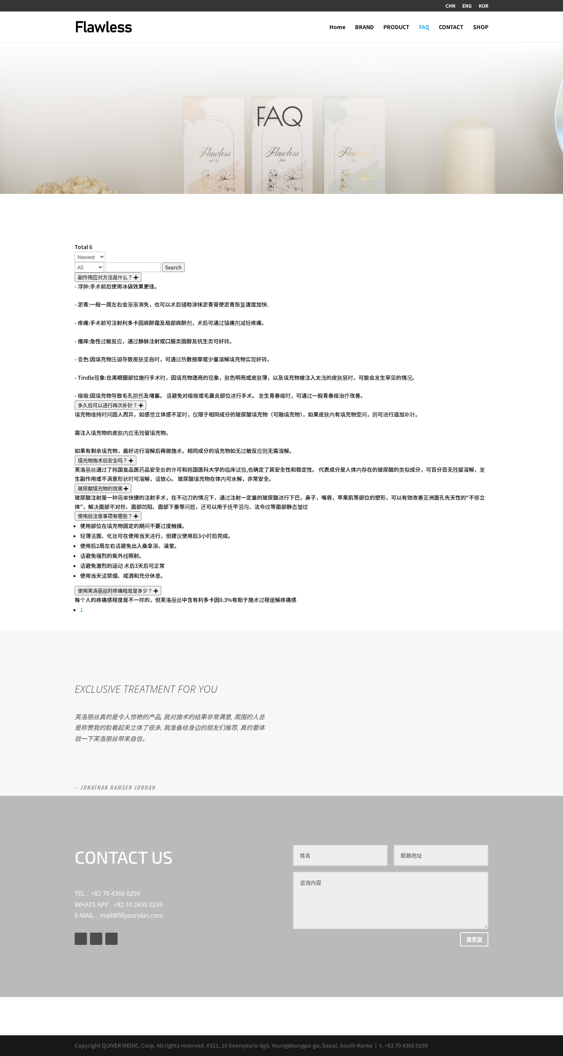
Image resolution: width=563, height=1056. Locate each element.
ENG (467, 6)
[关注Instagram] (111, 939)
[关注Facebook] (81, 939)
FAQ (424, 27)
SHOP (480, 27)
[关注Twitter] (96, 939)
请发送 (474, 939)
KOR (483, 6)
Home (337, 27)
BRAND (364, 27)
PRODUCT (396, 27)
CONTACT (451, 27)
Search (173, 267)
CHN (450, 6)
